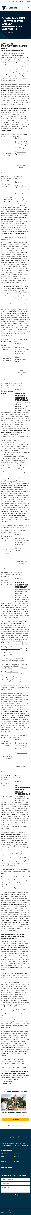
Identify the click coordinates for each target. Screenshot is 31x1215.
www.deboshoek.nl (12, 672)
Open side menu (6, 1083)
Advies (4, 1161)
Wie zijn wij (21, 1)
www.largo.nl (5, 124)
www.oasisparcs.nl (23, 331)
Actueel (4, 1153)
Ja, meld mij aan (15, 1195)
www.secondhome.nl (18, 1063)
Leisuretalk (18, 1153)
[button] (8, 1125)
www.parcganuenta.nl (7, 325)
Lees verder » (15, 1119)
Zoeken (28, 1)
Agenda (4, 1156)
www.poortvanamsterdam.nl (15, 422)
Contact (17, 1161)
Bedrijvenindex (19, 1159)
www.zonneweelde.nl (7, 452)
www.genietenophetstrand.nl (9, 617)
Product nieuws (6, 1159)
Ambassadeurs (13, 1)
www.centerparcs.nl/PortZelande (10, 456)
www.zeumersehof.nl (16, 699)
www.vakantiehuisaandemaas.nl (10, 649)
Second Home (22, 1033)
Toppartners (18, 1156)
